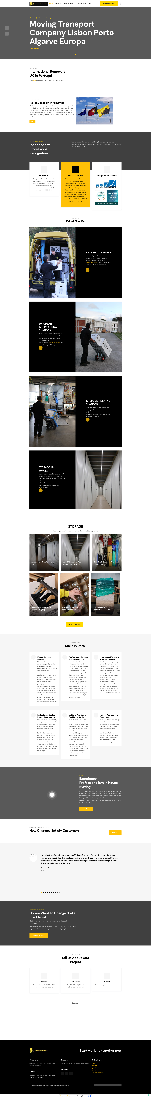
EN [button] (90, 3)
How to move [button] (68, 3)
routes (41, 345)
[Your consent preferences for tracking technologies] (148, 1095)
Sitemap (94, 1065)
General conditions (97, 1073)
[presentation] (7, 28)
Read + (32, 121)
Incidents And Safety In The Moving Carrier (78, 716)
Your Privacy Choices (80, 1096)
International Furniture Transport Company (109, 658)
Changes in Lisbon (97, 1067)
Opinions (115, 833)
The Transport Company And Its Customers (79, 658)
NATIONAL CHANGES (98, 252)
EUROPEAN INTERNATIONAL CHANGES (48, 327)
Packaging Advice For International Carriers (46, 716)
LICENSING (44, 176)
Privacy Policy (98, 1084)
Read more (86, 809)
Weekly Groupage (91, 262)
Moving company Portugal (44, 658)
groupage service (54, 343)
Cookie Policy (106, 1084)
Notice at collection (65, 1096)
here (34, 81)
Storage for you (82, 3)
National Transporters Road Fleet (109, 716)
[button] (75, 55)
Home (51, 3)
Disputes (94, 1071)
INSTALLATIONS (75, 176)
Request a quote (38, 935)
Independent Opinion (107, 176)
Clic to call (35, 48)
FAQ (93, 1069)
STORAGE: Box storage (47, 469)
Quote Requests (109, 3)
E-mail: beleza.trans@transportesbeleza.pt (75, 1063)
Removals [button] (58, 3)
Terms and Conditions (116, 1084)
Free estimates (74, 624)
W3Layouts (65, 1085)
